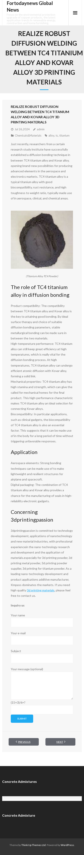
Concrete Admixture (18, 815)
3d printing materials (40, 590)
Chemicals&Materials (28, 135)
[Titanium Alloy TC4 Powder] (42, 240)
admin (41, 129)
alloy (51, 135)
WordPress (67, 845)
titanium (64, 135)
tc (57, 135)
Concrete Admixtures (19, 781)
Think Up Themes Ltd (33, 845)
